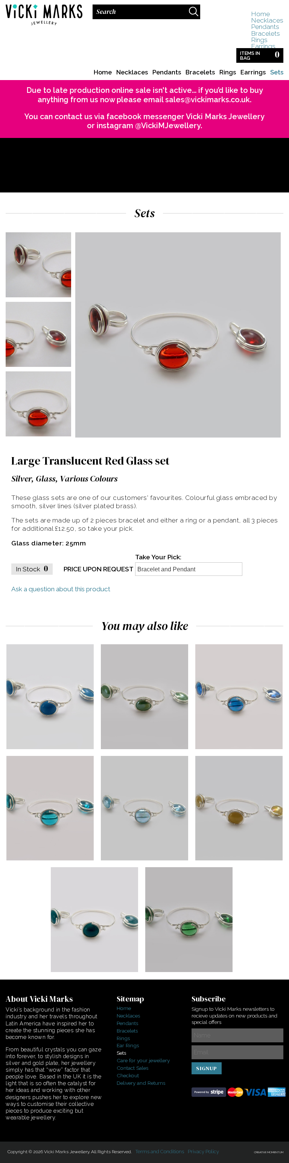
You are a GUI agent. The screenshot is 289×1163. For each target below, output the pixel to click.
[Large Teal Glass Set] (99, 970)
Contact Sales (132, 1068)
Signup (206, 1068)
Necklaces (267, 20)
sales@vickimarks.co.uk (207, 99)
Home (260, 14)
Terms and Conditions (159, 1151)
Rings (259, 40)
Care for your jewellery (143, 1060)
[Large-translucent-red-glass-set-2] (38, 298)
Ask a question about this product (60, 589)
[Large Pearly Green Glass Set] (149, 747)
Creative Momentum (268, 1152)
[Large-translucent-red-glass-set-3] (38, 368)
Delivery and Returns (141, 1083)
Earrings (263, 46)
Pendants (265, 26)
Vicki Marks (43, 17)
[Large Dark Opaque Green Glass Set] (193, 970)
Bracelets (265, 33)
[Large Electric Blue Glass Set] (54, 747)
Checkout (128, 1075)
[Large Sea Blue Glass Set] (54, 858)
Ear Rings (128, 1045)
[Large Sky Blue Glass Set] (149, 858)
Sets (276, 72)
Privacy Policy (203, 1151)
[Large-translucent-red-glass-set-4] (38, 437)
